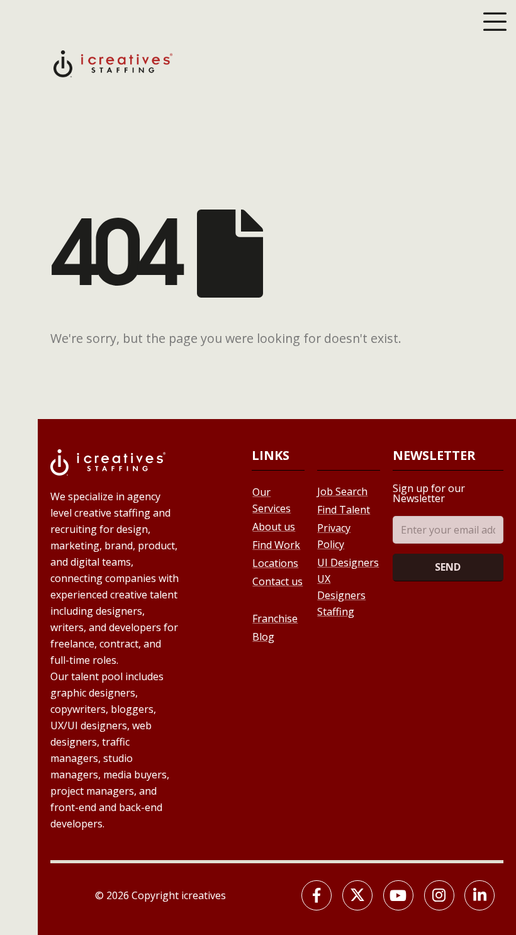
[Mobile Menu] (495, 21)
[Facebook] (316, 895)
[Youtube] (398, 895)
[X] (357, 895)
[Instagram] (439, 895)
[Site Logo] (112, 63)
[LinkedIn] (479, 895)
